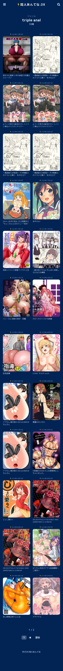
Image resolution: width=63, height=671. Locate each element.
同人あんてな (35, 651)
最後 (37, 637)
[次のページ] (30, 638)
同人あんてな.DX (32, 4)
